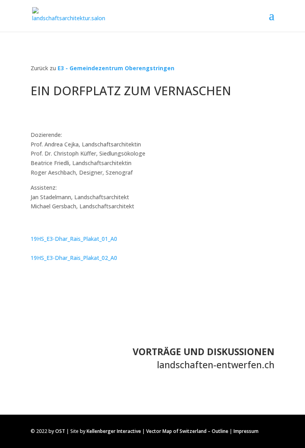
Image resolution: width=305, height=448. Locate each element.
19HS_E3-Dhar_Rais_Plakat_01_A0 (74, 238)
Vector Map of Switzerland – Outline (187, 431)
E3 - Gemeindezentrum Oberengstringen (116, 68)
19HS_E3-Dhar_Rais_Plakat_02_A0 (74, 257)
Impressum (246, 431)
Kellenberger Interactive (114, 431)
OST (60, 431)
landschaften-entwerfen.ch (215, 364)
